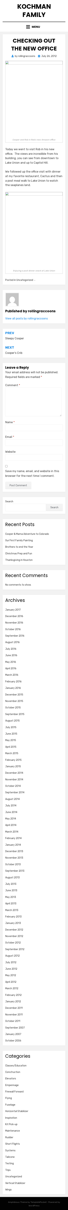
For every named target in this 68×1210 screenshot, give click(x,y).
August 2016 (12, 642)
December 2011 (14, 1008)
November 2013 (14, 857)
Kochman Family (34, 10)
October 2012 (13, 942)
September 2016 (14, 635)
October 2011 (12, 1021)
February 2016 (13, 681)
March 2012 (11, 988)
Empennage (12, 1085)
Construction (12, 1072)
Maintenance (12, 1130)
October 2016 (13, 629)
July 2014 (10, 805)
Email (9, 437)
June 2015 (11, 733)
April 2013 (10, 903)
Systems (10, 1150)
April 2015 (10, 746)
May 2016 (10, 662)
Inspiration (11, 1117)
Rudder (9, 1137)
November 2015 (14, 701)
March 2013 (11, 910)
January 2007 (13, 1034)
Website (10, 451)
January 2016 (13, 688)
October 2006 (13, 1040)
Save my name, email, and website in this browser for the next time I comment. (32, 473)
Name (10, 422)
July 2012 (10, 962)
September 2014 (14, 792)
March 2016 (11, 674)
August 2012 (12, 955)
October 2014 (13, 786)
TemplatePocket (39, 1202)
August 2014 (12, 799)
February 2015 (13, 760)
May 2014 (10, 818)
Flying (8, 1098)
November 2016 (14, 622)
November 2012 (14, 936)
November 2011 (14, 1014)
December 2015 (14, 694)
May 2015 (10, 740)
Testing (9, 1163)
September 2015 (14, 714)
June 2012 (11, 968)
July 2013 (10, 884)
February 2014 (13, 838)
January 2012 (13, 1001)
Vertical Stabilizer (15, 1183)
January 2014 (13, 844)
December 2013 (14, 851)
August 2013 (12, 877)
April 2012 (10, 982)
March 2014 (11, 831)
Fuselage (10, 1104)
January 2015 (13, 766)
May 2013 (10, 897)
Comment (12, 385)
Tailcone (10, 1157)
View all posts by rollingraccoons (26, 318)
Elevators (10, 1078)
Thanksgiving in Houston (19, 560)
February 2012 (13, 995)
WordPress (34, 1205)
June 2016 (11, 655)
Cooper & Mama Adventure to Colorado (27, 534)
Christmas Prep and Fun (18, 553)
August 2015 (12, 720)
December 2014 (14, 772)
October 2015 (13, 707)
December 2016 (14, 616)
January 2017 (13, 609)
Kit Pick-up (11, 1124)
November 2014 (14, 779)
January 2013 (13, 923)
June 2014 (11, 812)
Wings (8, 1189)
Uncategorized (13, 1176)
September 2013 (14, 870)
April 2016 (10, 668)
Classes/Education (16, 1065)
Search (9, 501)
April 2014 (10, 825)
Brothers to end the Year (19, 546)
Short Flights (12, 1143)
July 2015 (10, 727)
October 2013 (13, 864)
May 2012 (10, 975)
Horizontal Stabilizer (16, 1111)
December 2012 (14, 929)
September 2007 (15, 1027)
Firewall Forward (14, 1091)
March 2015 (11, 753)
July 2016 (10, 648)
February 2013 (13, 916)
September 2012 (14, 949)
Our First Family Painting (19, 540)
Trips (8, 1170)
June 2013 (11, 890)
